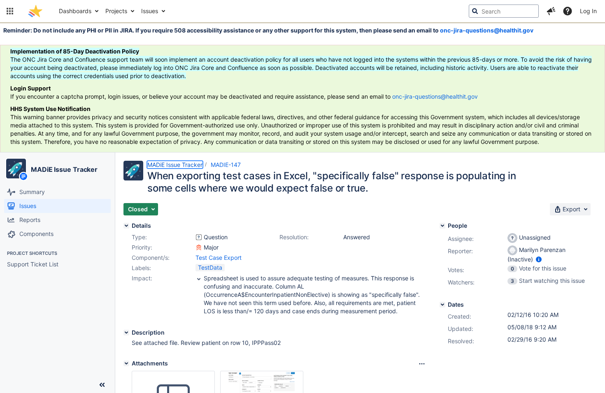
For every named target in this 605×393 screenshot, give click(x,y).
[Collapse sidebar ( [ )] (102, 385)
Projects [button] (116, 10)
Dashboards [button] (75, 10)
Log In (588, 10)
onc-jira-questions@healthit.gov (486, 30)
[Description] (126, 332)
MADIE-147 (226, 164)
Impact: (142, 278)
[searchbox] (504, 11)
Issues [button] (149, 10)
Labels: (141, 267)
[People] (442, 226)
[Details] (126, 226)
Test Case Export (218, 257)
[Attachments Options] (422, 364)
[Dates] (442, 304)
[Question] (198, 237)
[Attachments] (126, 363)
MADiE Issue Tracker (64, 169)
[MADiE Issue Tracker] (16, 168)
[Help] (567, 11)
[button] (10, 11)
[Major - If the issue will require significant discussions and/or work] (198, 247)
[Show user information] (538, 259)
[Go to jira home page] (35, 11)
